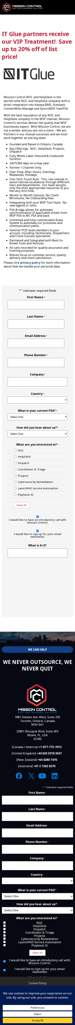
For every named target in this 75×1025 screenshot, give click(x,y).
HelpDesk (24, 456)
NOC (21, 450)
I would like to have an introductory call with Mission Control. (37, 521)
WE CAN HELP (37, 650)
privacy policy (30, 263)
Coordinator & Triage (31, 469)
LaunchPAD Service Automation (38, 488)
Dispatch (23, 463)
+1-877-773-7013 (50, 747)
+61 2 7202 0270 (44, 766)
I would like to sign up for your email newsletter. (37, 535)
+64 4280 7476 (47, 760)
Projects (23, 475)
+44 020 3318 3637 (49, 753)
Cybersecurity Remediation (35, 482)
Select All (22, 505)
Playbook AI (25, 494)
